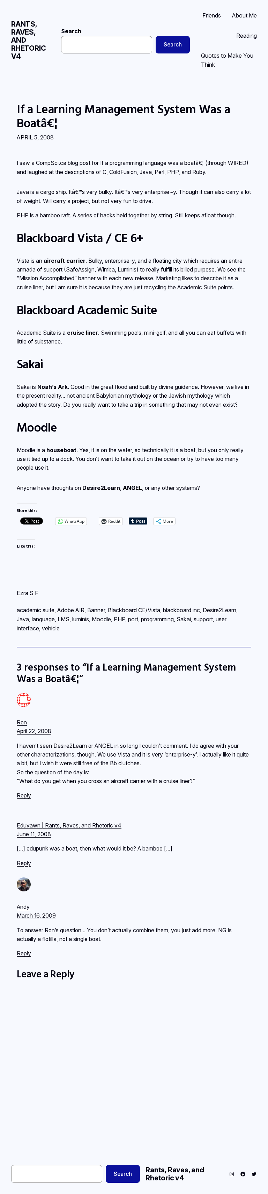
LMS (63, 619)
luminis (80, 619)
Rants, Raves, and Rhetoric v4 (175, 1174)
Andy (23, 907)
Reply (24, 795)
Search (71, 31)
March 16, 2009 (36, 915)
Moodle (101, 619)
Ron (22, 722)
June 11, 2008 (34, 834)
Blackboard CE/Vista (134, 610)
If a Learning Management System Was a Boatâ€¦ (123, 116)
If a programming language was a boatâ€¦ (152, 163)
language (43, 619)
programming (157, 619)
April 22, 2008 (34, 731)
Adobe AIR (70, 610)
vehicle (51, 628)
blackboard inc (181, 610)
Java (23, 619)
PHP (119, 619)
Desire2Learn (219, 610)
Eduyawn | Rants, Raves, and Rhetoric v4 (69, 825)
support (203, 619)
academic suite (35, 610)
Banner (96, 610)
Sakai (184, 619)
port (133, 619)
